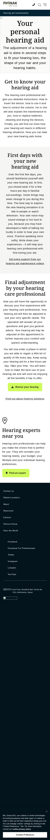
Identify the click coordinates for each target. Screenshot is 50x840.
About (6, 504)
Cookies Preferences (25, 835)
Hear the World (10, 530)
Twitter (11, 555)
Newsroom (8, 511)
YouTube (12, 574)
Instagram (13, 561)
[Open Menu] (45, 5)
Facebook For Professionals (21, 548)
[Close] (47, 811)
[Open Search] (39, 4)
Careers (7, 517)
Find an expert (17, 473)
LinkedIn (12, 568)
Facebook (12, 542)
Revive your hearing (27, 387)
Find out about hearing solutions (25, 398)
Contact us (8, 491)
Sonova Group (10, 524)
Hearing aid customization (16, 13)
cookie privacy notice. (21, 829)
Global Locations (11, 497)
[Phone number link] (34, 5)
